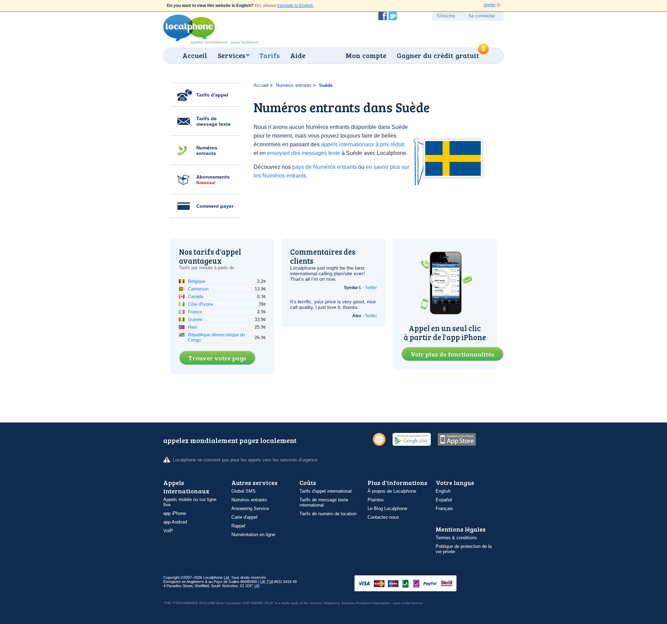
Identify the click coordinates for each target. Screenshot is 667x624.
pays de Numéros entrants (324, 167)
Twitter (371, 287)
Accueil (194, 55)
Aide (297, 55)
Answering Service (250, 508)
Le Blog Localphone (387, 508)
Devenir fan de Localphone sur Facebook (382, 16)
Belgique (196, 281)
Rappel (238, 525)
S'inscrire (446, 15)
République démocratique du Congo (216, 337)
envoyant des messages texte (303, 153)
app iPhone (174, 513)
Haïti (192, 327)
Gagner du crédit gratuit (438, 55)
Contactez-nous (383, 517)
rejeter (490, 4)
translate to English (295, 5)
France (195, 311)
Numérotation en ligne (253, 534)
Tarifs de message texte (213, 121)
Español (444, 499)
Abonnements (213, 179)
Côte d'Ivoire (200, 304)
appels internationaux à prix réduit (362, 144)
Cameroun (198, 289)
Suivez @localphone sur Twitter (392, 16)
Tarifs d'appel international (325, 491)
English (443, 491)
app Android (175, 522)
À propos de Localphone (392, 491)
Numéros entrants (206, 150)
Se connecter (481, 15)
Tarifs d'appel (212, 95)
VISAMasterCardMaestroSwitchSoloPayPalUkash (415, 583)
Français (444, 508)
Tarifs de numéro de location (327, 513)
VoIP (168, 530)
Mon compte (366, 55)
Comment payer (214, 206)
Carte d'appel (244, 517)
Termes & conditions (456, 537)
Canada (195, 296)
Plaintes (376, 499)
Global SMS (243, 491)
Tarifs (269, 55)
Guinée (195, 319)
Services (231, 55)
